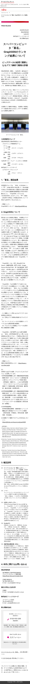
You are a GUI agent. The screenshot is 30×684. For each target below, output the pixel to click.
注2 (4, 187)
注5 (10, 248)
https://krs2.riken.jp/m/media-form (13, 576)
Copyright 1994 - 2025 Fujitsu (15, 682)
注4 (12, 233)
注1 (5, 77)
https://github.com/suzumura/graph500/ (14, 422)
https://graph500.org (21, 206)
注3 (21, 195)
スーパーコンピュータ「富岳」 (10, 652)
